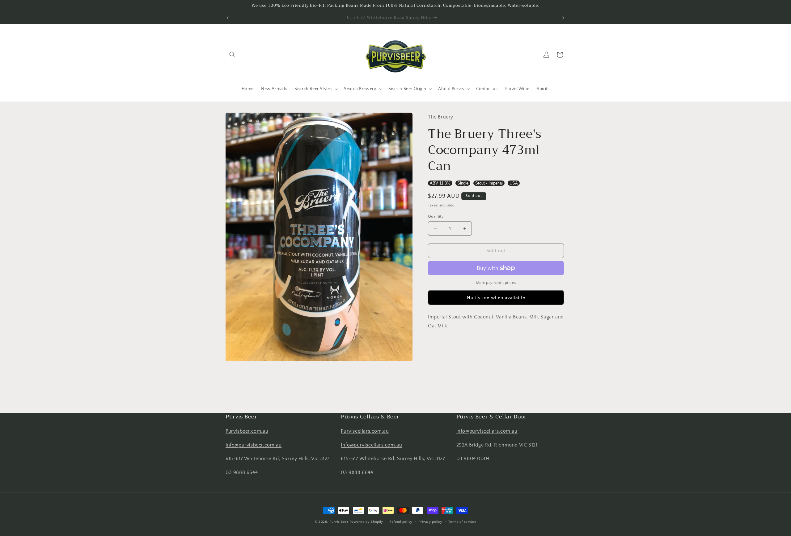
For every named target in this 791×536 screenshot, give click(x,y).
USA (514, 183)
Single (462, 183)
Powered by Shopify (366, 522)
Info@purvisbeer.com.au (253, 445)
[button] (232, 54)
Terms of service (462, 522)
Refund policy (400, 522)
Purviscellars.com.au (365, 431)
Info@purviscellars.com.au (371, 445)
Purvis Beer (339, 522)
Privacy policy (430, 522)
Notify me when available (496, 297)
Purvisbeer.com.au (247, 431)
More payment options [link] (496, 283)
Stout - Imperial (489, 183)
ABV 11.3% (440, 183)
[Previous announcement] (228, 18)
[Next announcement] (563, 18)
